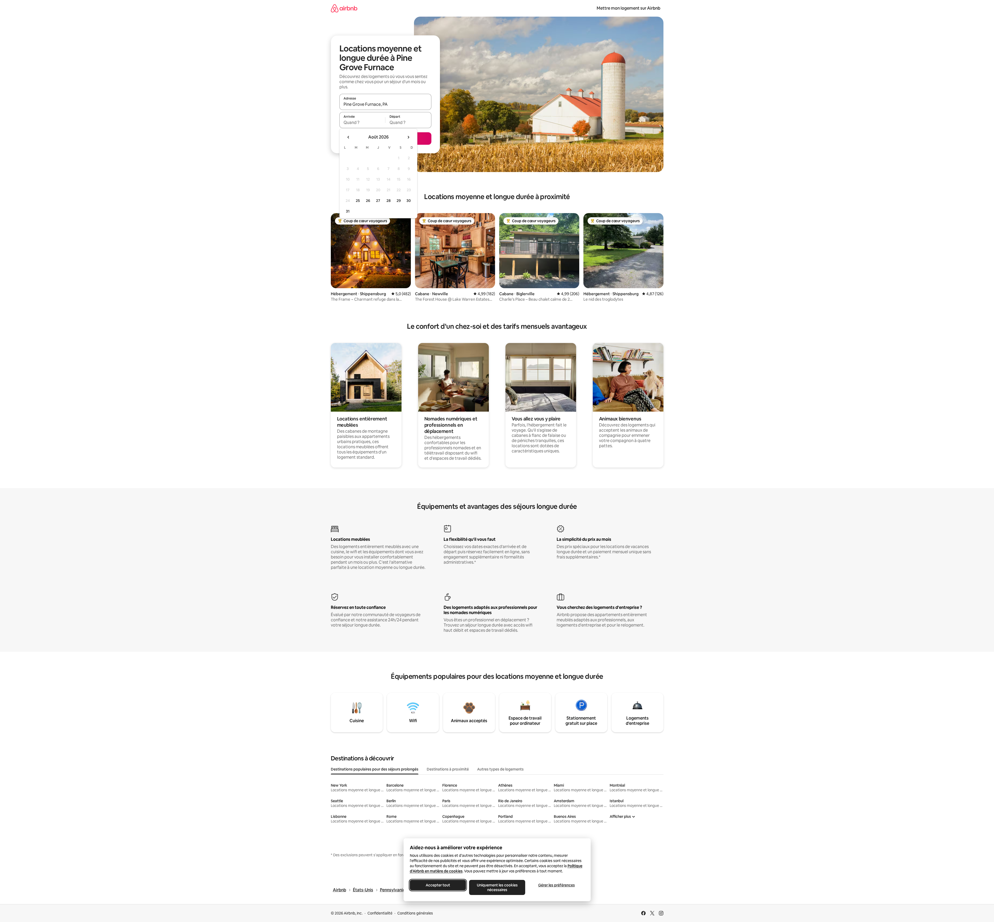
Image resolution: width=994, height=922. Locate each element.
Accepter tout (438, 885)
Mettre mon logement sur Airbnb (628, 8)
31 (348, 211)
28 (388, 200)
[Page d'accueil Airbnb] (344, 8)
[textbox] (362, 122)
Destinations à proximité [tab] (448, 769)
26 (368, 200)
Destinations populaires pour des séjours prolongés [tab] (374, 769)
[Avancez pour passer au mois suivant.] (408, 137)
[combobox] (385, 104)
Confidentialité (379, 913)
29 (399, 200)
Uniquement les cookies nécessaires (497, 887)
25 (358, 200)
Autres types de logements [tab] (500, 769)
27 (378, 200)
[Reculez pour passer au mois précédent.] (348, 137)
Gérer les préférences (556, 885)
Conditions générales (415, 913)
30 (408, 200)
